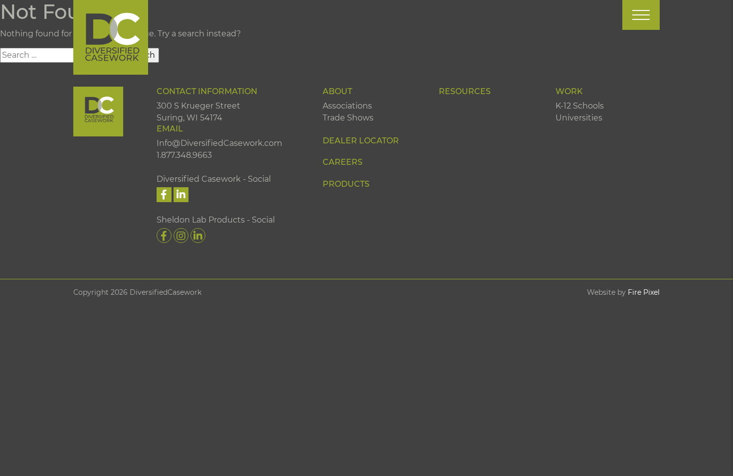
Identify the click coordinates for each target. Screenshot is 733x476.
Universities (578, 117)
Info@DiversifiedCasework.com (219, 143)
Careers (343, 162)
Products (346, 184)
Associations (347, 106)
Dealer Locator (361, 140)
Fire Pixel (644, 292)
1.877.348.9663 (184, 155)
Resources (465, 91)
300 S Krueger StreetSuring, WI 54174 (198, 111)
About (337, 91)
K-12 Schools (579, 106)
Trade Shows (348, 117)
